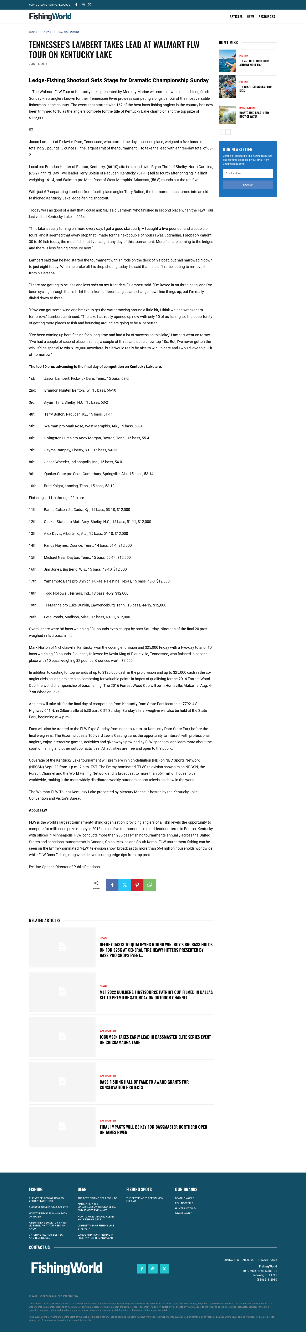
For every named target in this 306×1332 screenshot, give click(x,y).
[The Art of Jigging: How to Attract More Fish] (227, 61)
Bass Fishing (247, 108)
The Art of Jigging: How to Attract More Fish (255, 63)
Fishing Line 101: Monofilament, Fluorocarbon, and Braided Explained (97, 1207)
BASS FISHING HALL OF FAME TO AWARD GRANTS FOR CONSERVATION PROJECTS (144, 1084)
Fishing (243, 56)
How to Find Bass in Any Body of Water (254, 114)
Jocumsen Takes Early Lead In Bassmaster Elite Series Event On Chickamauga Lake (155, 1039)
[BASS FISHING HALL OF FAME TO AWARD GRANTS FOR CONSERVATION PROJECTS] (62, 1082)
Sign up (248, 184)
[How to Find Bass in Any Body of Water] (227, 112)
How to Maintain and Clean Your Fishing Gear (96, 1218)
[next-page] (228, 132)
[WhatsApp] (149, 885)
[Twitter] (89, 4)
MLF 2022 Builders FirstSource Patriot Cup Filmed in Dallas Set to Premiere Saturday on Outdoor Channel (156, 995)
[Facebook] (76, 4)
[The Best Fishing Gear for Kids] (227, 86)
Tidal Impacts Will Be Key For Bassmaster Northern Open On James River (153, 1129)
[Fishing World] (51, 17)
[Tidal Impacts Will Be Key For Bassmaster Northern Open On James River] (62, 1127)
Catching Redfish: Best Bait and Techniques (47, 1236)
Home (33, 31)
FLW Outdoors (69, 31)
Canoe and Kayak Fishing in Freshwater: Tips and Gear (95, 1236)
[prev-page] (221, 132)
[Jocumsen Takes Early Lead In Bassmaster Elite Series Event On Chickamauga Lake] (62, 1037)
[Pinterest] (137, 885)
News (47, 31)
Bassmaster (108, 1030)
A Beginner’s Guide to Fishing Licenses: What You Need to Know (48, 1225)
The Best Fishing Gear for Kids (255, 89)
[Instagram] (83, 4)
